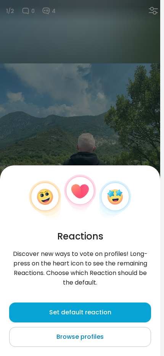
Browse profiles (80, 336)
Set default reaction (80, 312)
